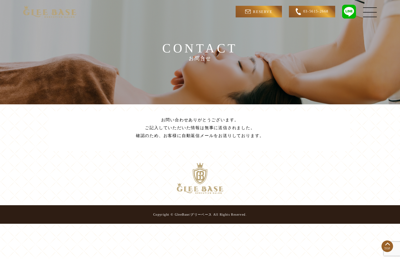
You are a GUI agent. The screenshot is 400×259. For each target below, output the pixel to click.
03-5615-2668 (315, 11)
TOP (387, 248)
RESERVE (262, 12)
